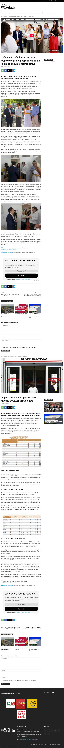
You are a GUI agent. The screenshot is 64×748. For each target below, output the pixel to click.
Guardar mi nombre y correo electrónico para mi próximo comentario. (19, 347)
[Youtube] (62, 1)
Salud (19, 13)
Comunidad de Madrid (34, 13)
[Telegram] (55, 1)
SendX (38, 280)
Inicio (2, 16)
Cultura (14, 13)
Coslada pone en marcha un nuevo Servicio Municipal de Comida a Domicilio (21, 315)
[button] (61, 13)
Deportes (24, 13)
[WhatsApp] (60, 1)
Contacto (58, 744)
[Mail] (53, 1)
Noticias (4, 13)
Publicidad (54, 744)
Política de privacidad (39, 744)
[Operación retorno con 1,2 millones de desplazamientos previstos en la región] (7, 308)
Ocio (9, 13)
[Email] (11, 70)
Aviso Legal (17, 279)
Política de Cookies (48, 744)
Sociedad (48, 13)
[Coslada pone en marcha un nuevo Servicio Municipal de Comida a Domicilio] (21, 308)
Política (43, 13)
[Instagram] (51, 1)
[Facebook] (49, 1)
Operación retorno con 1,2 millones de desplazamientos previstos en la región (6, 315)
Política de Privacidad (26, 279)
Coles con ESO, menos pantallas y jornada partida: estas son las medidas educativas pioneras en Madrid (32, 295)
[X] (57, 1)
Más (53, 13)
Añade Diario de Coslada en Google (9, 249)
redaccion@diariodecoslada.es (31, 739)
